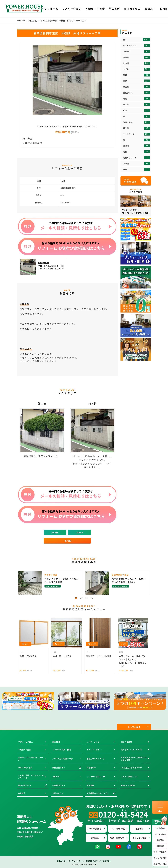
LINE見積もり (160, 828)
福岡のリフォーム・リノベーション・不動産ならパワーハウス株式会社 (84, 861)
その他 (135, 163)
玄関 (136, 110)
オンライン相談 (160, 857)
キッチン (136, 51)
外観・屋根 (136, 122)
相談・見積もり (160, 852)
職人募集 (90, 785)
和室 (135, 75)
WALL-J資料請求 (25, 767)
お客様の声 (91, 767)
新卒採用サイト (24, 785)
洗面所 (136, 63)
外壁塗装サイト (58, 767)
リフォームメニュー (26, 741)
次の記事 (79, 532)
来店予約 (160, 840)
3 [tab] (87, 598)
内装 (136, 81)
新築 (135, 169)
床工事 (136, 104)
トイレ (136, 69)
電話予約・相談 (160, 863)
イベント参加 (160, 834)
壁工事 (135, 87)
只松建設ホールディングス (98, 793)
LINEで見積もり (95, 828)
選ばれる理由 (126, 741)
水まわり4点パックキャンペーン (30, 758)
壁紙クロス (136, 92)
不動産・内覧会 (24, 749)
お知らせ (56, 776)
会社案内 (21, 793)
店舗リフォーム (135, 157)
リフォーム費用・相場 (61, 749)
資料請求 (160, 846)
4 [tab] (92, 598)
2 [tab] (81, 598)
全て (136, 39)
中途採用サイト (58, 785)
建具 (135, 98)
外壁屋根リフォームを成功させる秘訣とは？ (134, 758)
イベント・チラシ (94, 749)
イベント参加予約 (117, 828)
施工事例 (56, 741)
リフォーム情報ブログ (96, 776)
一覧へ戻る (67, 540)
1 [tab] (76, 598)
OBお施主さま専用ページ (131, 767)
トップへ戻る (134, 727)
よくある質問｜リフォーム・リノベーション (31, 776)
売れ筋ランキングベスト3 (131, 749)
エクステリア (136, 134)
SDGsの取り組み (128, 785)
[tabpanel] (67, 80)
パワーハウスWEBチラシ (62, 758)
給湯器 (135, 146)
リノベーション (136, 45)
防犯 (135, 151)
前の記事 (55, 532)
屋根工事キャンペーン (96, 758)
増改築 (135, 128)
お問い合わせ (57, 793)
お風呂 (136, 57)
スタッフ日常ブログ (129, 776)
